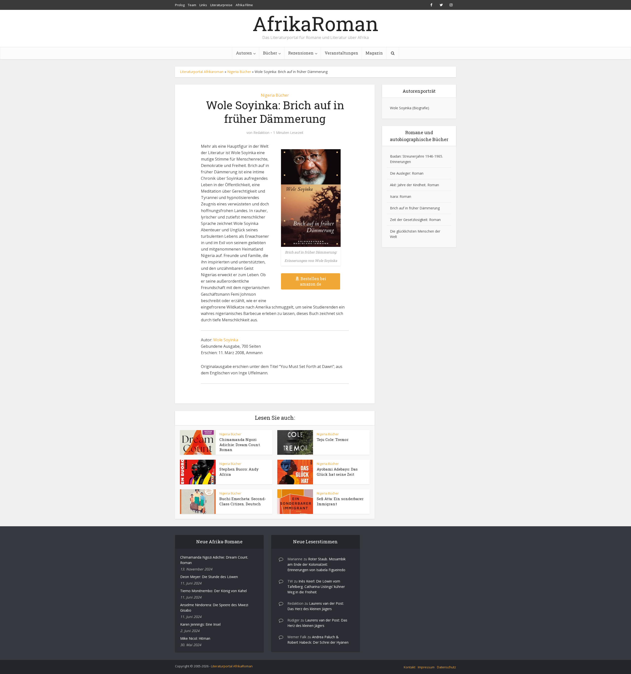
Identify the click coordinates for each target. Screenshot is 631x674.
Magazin (374, 52)
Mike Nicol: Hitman (195, 638)
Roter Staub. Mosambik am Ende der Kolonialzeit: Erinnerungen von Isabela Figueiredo (316, 564)
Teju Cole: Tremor (333, 439)
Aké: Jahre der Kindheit (408, 184)
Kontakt (409, 667)
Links (203, 5)
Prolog (180, 5)
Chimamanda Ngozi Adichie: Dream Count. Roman (240, 444)
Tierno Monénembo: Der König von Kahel (213, 590)
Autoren (244, 52)
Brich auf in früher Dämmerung (415, 208)
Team (192, 5)
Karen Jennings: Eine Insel (200, 624)
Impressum (426, 667)
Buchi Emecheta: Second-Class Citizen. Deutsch (242, 501)
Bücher (270, 52)
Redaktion (261, 132)
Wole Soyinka (225, 340)
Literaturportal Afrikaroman (202, 71)
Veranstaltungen (341, 52)
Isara (394, 196)
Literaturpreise (221, 5)
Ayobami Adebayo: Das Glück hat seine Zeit (337, 471)
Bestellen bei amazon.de (313, 281)
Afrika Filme (244, 5)
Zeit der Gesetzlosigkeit (408, 219)
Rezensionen (301, 52)
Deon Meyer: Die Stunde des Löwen (209, 576)
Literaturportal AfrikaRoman (232, 666)
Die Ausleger (400, 173)
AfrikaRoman (315, 23)
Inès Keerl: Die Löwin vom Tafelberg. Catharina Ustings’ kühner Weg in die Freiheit (316, 586)
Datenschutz (446, 667)
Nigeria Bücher (239, 71)
